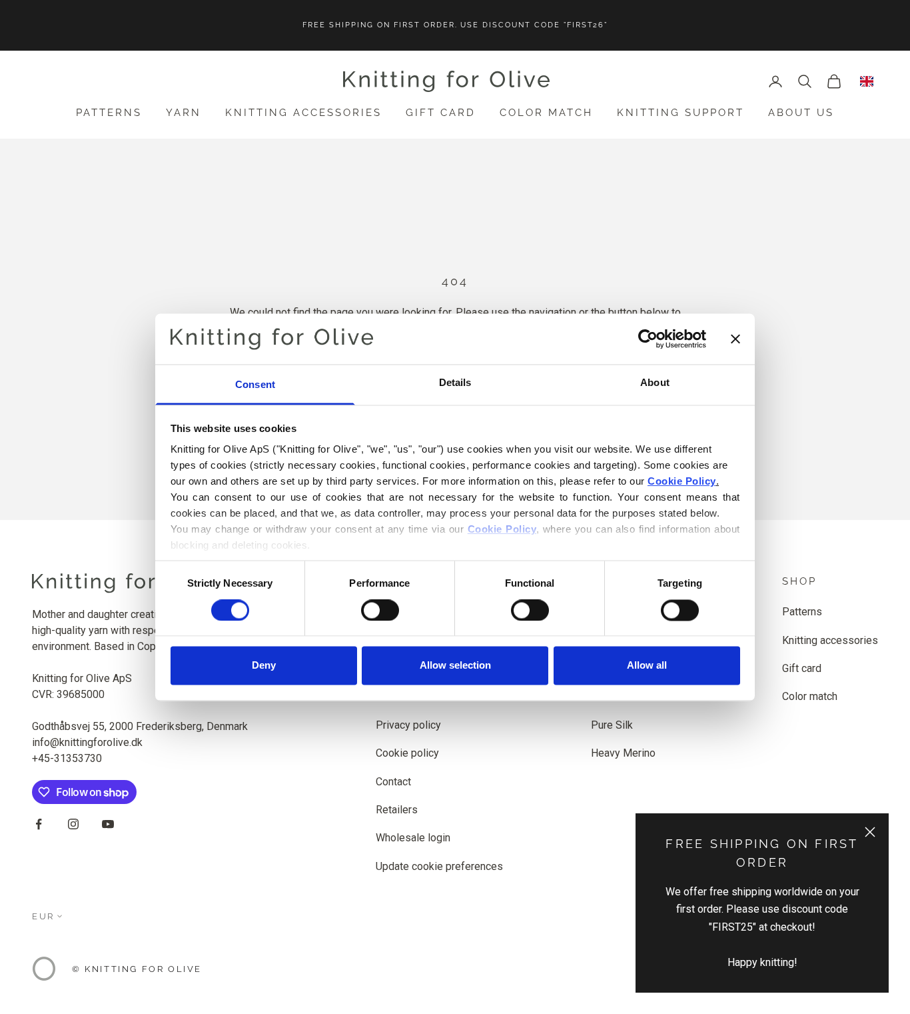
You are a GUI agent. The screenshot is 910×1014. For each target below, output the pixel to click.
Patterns (109, 113)
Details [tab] (455, 383)
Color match (546, 113)
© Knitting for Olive (137, 969)
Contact (393, 781)
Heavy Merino (623, 753)
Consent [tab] (255, 385)
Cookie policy (407, 753)
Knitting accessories (303, 113)
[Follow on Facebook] (38, 824)
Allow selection (455, 665)
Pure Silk (612, 725)
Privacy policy (408, 725)
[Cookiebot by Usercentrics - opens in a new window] (648, 339)
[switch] (380, 610)
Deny (264, 665)
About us (801, 113)
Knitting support (680, 113)
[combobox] (866, 81)
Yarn (183, 113)
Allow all (647, 665)
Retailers (397, 809)
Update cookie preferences (439, 866)
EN (866, 81)
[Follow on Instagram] (73, 824)
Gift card (441, 113)
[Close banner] (735, 338)
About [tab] (655, 383)
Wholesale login (413, 837)
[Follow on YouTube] (108, 824)
